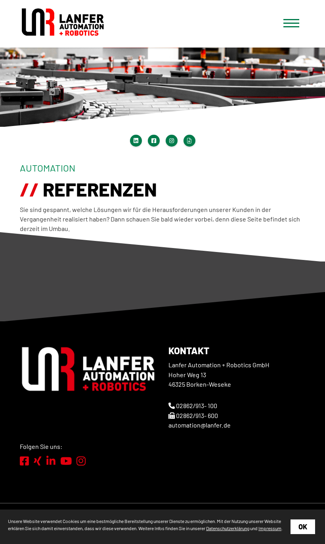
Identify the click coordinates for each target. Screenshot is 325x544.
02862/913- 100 (196, 405)
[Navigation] (291, 23)
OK (302, 526)
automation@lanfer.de (199, 425)
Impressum (269, 528)
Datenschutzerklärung (227, 528)
